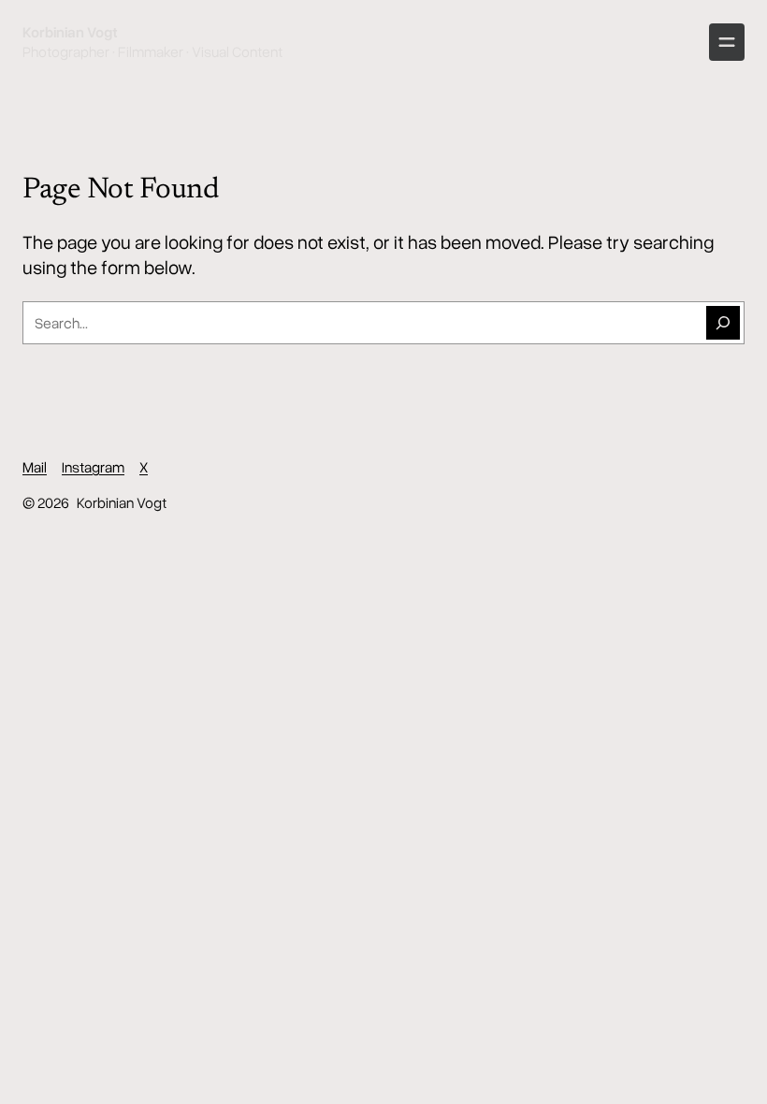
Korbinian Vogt (70, 31)
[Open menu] (727, 42)
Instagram (93, 467)
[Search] (723, 323)
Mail (34, 467)
